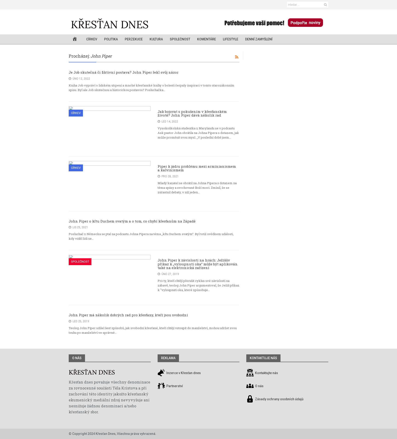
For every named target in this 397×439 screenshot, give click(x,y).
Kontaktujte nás (266, 373)
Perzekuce (134, 39)
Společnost (180, 39)
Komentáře (206, 39)
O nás (77, 358)
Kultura (156, 39)
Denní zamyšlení (258, 39)
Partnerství (174, 386)
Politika (111, 39)
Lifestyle (230, 39)
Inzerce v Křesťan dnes (183, 373)
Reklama (168, 358)
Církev (91, 39)
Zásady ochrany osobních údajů (279, 399)
